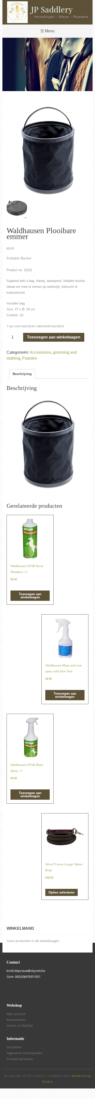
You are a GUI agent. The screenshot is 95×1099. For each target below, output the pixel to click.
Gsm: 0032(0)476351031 (23, 976)
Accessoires (40, 352)
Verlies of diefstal (20, 1025)
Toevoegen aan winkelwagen (53, 337)
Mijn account (16, 1014)
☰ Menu (47, 31)
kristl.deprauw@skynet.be (26, 970)
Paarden (29, 358)
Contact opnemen (20, 1059)
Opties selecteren (61, 892)
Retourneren (16, 1019)
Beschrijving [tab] (22, 374)
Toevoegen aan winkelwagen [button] (30, 595)
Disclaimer (14, 1047)
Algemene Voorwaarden (25, 1053)
